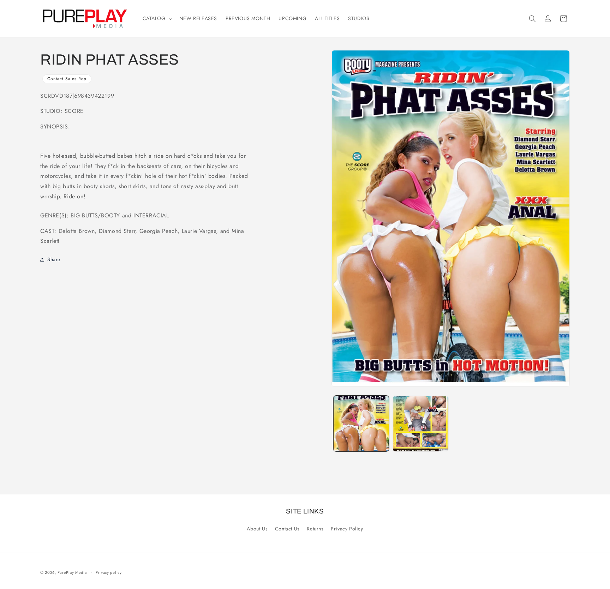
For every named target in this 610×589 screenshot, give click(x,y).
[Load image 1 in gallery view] (361, 423)
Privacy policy (109, 572)
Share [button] (53, 259)
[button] (156, 18)
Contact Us (287, 528)
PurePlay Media (72, 572)
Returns (315, 528)
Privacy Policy (347, 528)
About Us (257, 528)
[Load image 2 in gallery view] (420, 423)
